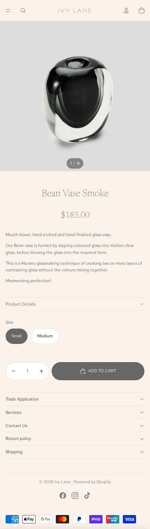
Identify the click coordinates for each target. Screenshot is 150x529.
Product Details (20, 304)
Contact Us (16, 425)
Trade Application (22, 399)
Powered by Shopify (92, 482)
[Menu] (8, 10)
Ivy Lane (63, 482)
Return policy (18, 438)
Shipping (14, 452)
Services (13, 412)
